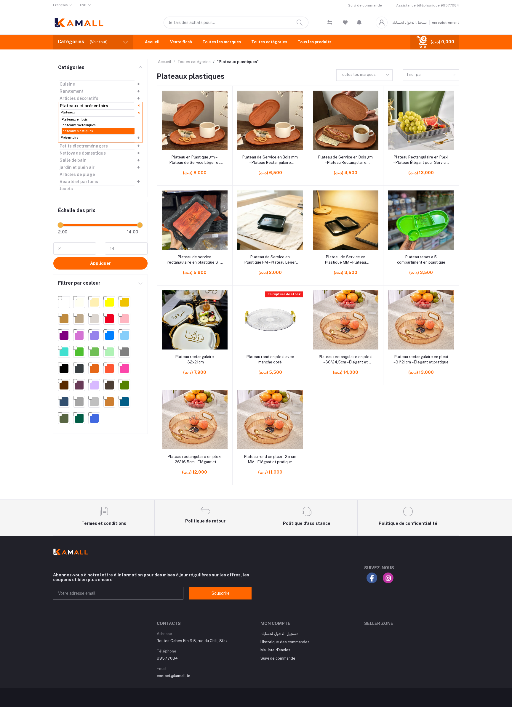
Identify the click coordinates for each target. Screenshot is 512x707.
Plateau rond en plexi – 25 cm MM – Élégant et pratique (270, 459)
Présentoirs (69, 137)
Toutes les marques (221, 42)
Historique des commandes (285, 642)
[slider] (60, 225)
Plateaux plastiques (77, 131)
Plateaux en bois (74, 119)
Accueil (152, 42)
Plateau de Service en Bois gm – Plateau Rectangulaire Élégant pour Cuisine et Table (345, 160)
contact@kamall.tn (173, 676)
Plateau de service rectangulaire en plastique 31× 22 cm (194, 260)
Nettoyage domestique (83, 153)
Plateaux (68, 112)
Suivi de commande (365, 5)
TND (83, 5)
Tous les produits (314, 42)
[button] (359, 22)
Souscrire (221, 593)
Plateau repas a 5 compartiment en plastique (421, 259)
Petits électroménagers (84, 146)
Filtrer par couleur (79, 283)
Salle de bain (73, 160)
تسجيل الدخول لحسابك (409, 22)
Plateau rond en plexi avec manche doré (270, 359)
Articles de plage (77, 174)
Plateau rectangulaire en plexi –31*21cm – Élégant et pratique (421, 359)
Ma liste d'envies (275, 650)
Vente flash (181, 42)
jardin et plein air (77, 167)
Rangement (72, 91)
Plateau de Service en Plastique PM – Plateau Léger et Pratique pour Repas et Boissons (270, 260)
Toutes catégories (269, 42)
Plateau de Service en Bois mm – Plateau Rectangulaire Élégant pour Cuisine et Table (270, 160)
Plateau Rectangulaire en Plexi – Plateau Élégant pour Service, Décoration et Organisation (421, 160)
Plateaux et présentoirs (84, 105)
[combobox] (364, 75)
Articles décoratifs (79, 98)
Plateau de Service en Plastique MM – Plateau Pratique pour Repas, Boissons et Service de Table (345, 260)
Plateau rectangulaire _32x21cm (194, 359)
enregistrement (445, 22)
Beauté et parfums (79, 181)
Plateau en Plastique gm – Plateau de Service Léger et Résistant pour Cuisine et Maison (194, 160)
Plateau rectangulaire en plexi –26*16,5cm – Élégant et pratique (194, 459)
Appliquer (100, 263)
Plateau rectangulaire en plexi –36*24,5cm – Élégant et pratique (345, 360)
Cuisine (67, 84)
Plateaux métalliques (78, 125)
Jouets (66, 188)
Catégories (71, 67)
